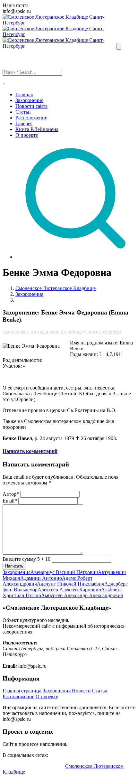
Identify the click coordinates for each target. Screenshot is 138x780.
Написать (14, 566)
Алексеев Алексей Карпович (69, 589)
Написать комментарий (30, 451)
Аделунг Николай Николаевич (70, 584)
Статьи (23, 112)
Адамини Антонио (41, 578)
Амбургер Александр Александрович (82, 595)
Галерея (23, 123)
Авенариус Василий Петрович (64, 572)
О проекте (26, 135)
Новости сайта (31, 106)
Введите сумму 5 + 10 (26, 559)
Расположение (31, 117)
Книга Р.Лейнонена (36, 129)
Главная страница (22, 690)
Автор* (11, 494)
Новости (81, 690)
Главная (24, 94)
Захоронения (29, 100)
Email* (10, 500)
